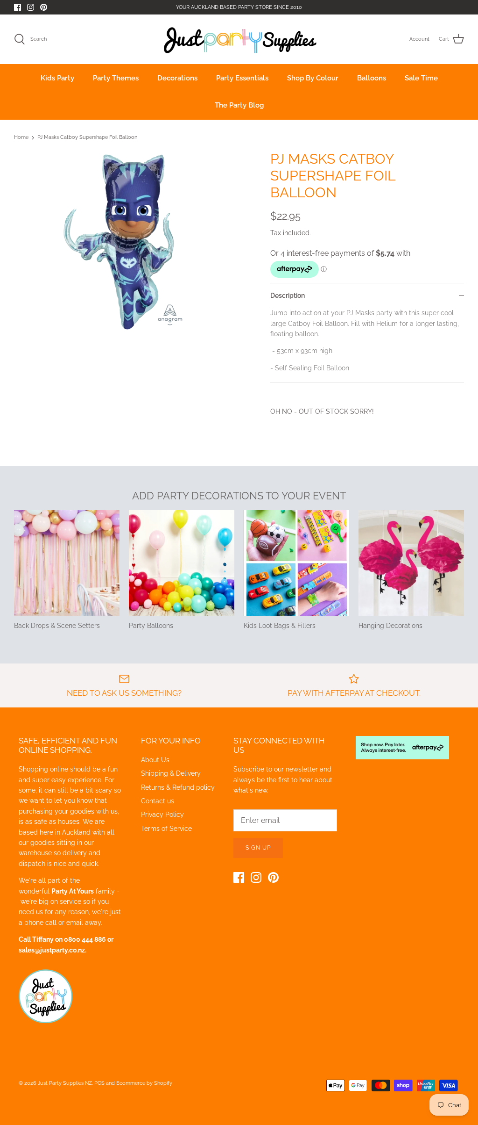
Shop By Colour (312, 78)
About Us (155, 760)
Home (21, 138)
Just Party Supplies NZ (65, 1083)
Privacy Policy (162, 814)
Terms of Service (166, 828)
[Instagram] (30, 7)
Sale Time (421, 78)
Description (287, 295)
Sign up (258, 847)
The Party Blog (239, 105)
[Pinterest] (43, 7)
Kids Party (57, 78)
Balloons (371, 78)
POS (99, 1083)
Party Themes (116, 78)
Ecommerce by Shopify (144, 1083)
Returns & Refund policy (178, 787)
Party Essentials (242, 78)
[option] (126, 242)
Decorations (177, 78)
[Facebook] (17, 7)
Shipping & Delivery (171, 773)
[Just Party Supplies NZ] (239, 39)
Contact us (157, 801)
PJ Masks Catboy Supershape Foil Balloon (87, 138)
